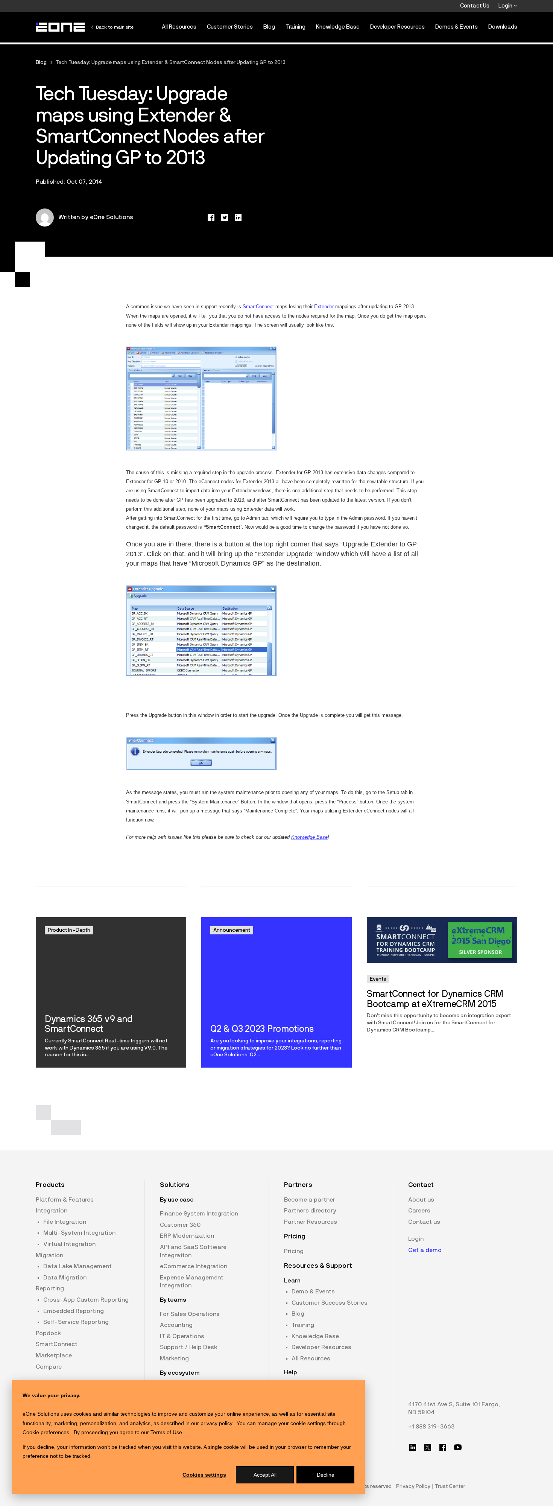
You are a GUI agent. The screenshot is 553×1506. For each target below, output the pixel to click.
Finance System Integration (199, 1214)
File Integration (64, 1222)
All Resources (179, 27)
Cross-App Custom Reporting (86, 1300)
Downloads (502, 27)
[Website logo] (60, 27)
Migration (49, 1255)
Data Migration (65, 1278)
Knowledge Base (338, 27)
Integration (51, 1211)
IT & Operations (182, 1336)
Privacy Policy (413, 1486)
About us (421, 1200)
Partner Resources (310, 1222)
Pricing (294, 1251)
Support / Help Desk (188, 1347)
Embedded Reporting (73, 1311)
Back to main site (115, 27)
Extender (324, 306)
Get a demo (425, 1250)
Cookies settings (204, 1475)
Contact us (424, 1222)
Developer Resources (397, 27)
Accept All (265, 1475)
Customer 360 (180, 1225)
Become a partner (309, 1200)
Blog (269, 27)
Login (506, 6)
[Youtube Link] (457, 1447)
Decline (325, 1475)
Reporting (50, 1288)
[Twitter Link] (427, 1447)
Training (295, 27)
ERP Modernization (187, 1236)
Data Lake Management (77, 1266)
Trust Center (450, 1486)
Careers (419, 1211)
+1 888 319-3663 (431, 1427)
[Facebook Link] (442, 1447)
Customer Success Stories (330, 1303)
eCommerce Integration (193, 1266)
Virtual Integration (69, 1244)
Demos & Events (456, 27)
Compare (49, 1367)
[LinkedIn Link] (412, 1447)
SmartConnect (258, 306)
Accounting (176, 1325)
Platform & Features (65, 1200)
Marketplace (54, 1355)
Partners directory (310, 1211)
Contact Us (474, 6)
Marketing (174, 1358)
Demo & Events (313, 1291)
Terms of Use (166, 1432)
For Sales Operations (190, 1314)
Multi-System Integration (79, 1233)
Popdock (48, 1333)
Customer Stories (230, 27)
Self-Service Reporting (76, 1322)
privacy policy (216, 1423)
